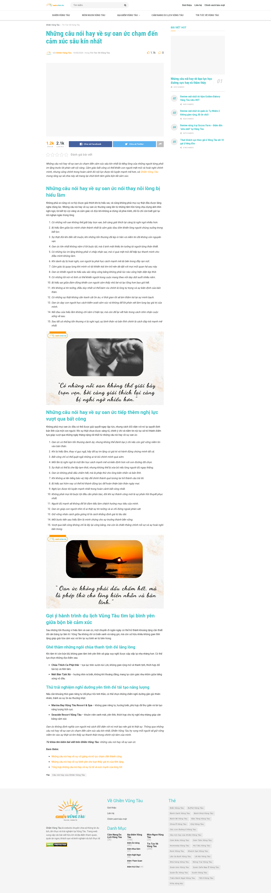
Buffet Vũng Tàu (195, 808)
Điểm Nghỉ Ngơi (134, 855)
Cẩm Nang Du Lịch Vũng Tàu (167, 15)
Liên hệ (198, 5)
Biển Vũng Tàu (177, 808)
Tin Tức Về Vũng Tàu (207, 15)
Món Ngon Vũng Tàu (93, 15)
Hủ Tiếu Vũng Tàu (201, 846)
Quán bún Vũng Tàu (179, 867)
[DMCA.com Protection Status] (56, 844)
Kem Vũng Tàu (177, 851)
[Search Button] (126, 5)
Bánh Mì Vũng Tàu (178, 819)
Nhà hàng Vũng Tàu (179, 862)
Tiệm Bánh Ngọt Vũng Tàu (182, 878)
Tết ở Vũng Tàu (206, 878)
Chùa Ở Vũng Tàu (178, 824)
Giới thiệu (187, 5)
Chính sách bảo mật (215, 5)
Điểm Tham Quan (134, 861)
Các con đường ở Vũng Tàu (183, 830)
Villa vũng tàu (176, 883)
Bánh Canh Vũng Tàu (180, 813)
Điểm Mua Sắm (133, 849)
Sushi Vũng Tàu (199, 873)
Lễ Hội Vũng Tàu (202, 857)
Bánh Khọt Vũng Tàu (203, 813)
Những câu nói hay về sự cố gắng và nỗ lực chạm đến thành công (86, 756)
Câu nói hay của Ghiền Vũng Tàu (68, 775)
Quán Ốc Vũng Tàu (179, 873)
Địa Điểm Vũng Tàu (127, 15)
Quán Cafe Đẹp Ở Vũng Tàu (206, 867)
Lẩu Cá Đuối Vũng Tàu (180, 857)
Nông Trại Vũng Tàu (202, 862)
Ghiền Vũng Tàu (61, 15)
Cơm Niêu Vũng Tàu (179, 840)
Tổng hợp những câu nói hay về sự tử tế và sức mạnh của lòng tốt (86, 767)
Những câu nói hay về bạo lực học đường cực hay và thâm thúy (191, 81)
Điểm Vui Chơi (133, 867)
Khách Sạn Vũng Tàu (198, 851)
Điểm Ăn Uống (133, 843)
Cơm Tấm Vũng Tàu (202, 840)
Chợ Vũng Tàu (197, 824)
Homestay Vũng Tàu (179, 846)
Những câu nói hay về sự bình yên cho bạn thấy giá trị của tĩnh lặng (87, 761)
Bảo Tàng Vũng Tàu (200, 819)
